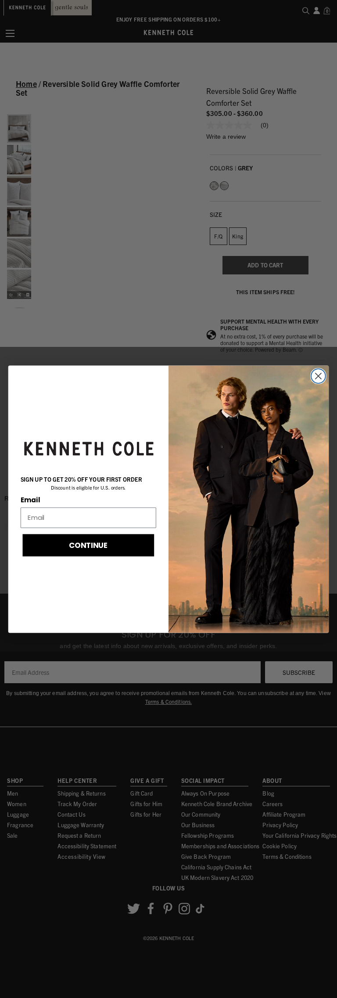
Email (30, 499)
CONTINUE (88, 545)
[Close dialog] (318, 376)
